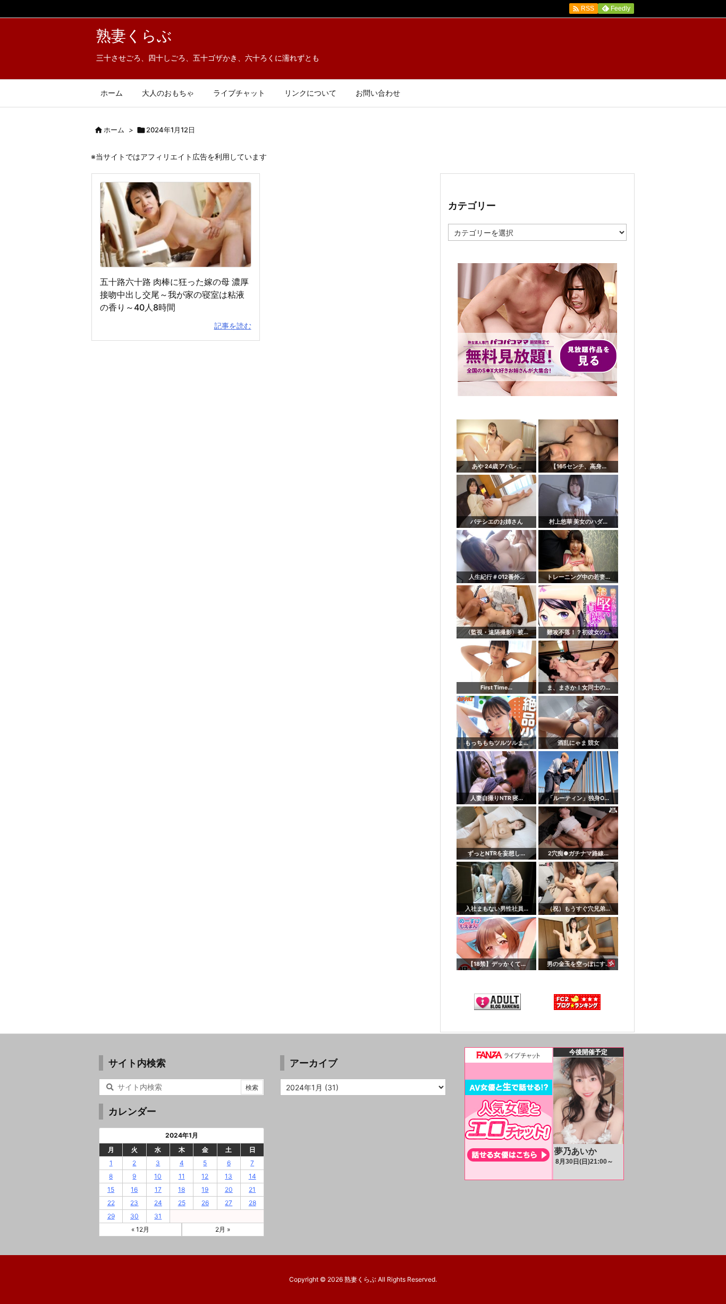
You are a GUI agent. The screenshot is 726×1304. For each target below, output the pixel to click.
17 (158, 1189)
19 (204, 1189)
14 (252, 1176)
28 (252, 1203)
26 (205, 1203)
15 (110, 1189)
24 (158, 1203)
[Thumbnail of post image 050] (175, 224)
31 (158, 1216)
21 (252, 1189)
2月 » (222, 1229)
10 (158, 1176)
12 (204, 1176)
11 (182, 1176)
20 (229, 1189)
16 (134, 1189)
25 (181, 1203)
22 (111, 1203)
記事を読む (232, 325)
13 (228, 1176)
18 (181, 1189)
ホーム (114, 129)
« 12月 (140, 1229)
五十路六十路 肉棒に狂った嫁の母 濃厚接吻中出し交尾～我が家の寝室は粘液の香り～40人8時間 (174, 294)
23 (134, 1203)
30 (134, 1216)
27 (228, 1203)
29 (111, 1216)
